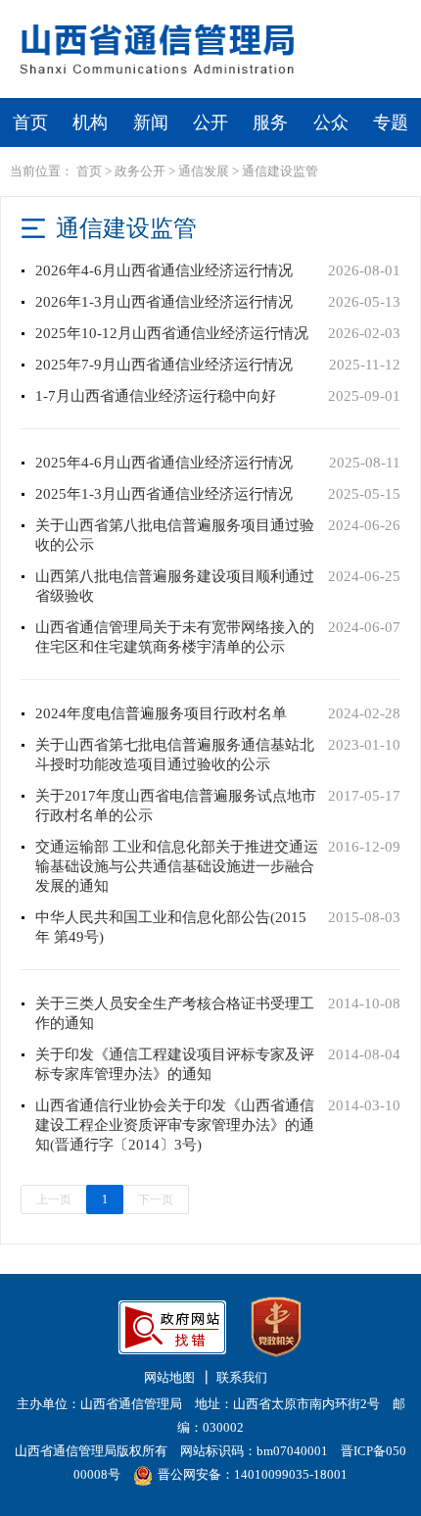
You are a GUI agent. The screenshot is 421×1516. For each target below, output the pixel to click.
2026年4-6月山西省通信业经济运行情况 (164, 270)
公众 (331, 122)
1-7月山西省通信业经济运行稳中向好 (155, 396)
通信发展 (203, 171)
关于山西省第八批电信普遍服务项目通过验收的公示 (174, 535)
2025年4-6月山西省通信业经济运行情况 (164, 462)
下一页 (155, 1199)
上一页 (53, 1199)
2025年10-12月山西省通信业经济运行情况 (171, 333)
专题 (390, 122)
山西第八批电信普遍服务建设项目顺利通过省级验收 (174, 586)
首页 (30, 122)
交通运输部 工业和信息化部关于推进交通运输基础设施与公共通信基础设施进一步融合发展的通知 (176, 866)
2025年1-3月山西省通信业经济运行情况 (164, 494)
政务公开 (140, 171)
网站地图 (169, 1377)
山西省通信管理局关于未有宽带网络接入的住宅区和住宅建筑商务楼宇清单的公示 (174, 637)
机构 (90, 122)
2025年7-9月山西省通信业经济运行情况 (164, 364)
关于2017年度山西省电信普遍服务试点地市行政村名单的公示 (175, 805)
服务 (270, 122)
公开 (210, 122)
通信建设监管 (280, 171)
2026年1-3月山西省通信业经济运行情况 (164, 302)
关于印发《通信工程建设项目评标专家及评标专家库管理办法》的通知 (174, 1064)
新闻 (150, 122)
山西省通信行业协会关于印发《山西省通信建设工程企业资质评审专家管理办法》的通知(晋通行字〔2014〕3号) (174, 1125)
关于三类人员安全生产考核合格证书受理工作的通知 (174, 1013)
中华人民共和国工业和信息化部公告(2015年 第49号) (170, 927)
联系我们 (241, 1377)
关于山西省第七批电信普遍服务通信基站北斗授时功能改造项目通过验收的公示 (174, 754)
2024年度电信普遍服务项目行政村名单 (161, 713)
